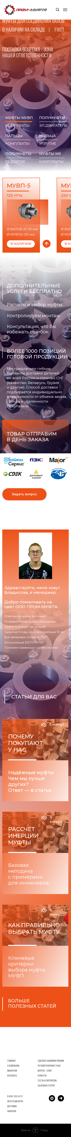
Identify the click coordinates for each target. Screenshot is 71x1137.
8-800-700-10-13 (15, 1096)
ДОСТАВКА (12, 1106)
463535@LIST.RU (15, 1101)
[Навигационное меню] (65, 9)
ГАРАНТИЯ (11, 1111)
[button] (57, 9)
